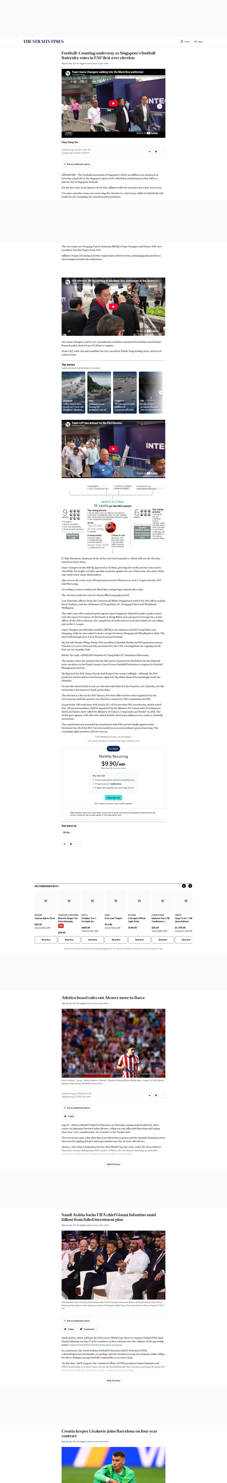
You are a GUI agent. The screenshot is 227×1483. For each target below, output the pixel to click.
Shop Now (46, 940)
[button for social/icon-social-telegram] (149, 151)
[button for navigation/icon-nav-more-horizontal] (162, 151)
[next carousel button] (159, 106)
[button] (185, 41)
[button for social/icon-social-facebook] (156, 151)
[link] (43, 41)
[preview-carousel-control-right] (161, 392)
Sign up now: (67, 63)
